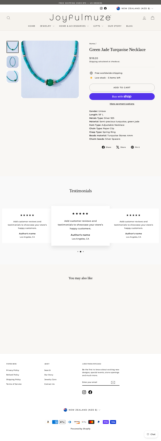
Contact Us (49, 384)
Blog (129, 26)
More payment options (122, 103)
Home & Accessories (72, 26)
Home (31, 26)
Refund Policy (12, 375)
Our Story (115, 26)
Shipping (93, 61)
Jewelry (46, 26)
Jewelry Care (50, 379)
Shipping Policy (13, 379)
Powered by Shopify (80, 429)
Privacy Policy (12, 370)
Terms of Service (14, 384)
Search (47, 370)
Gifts (97, 26)
